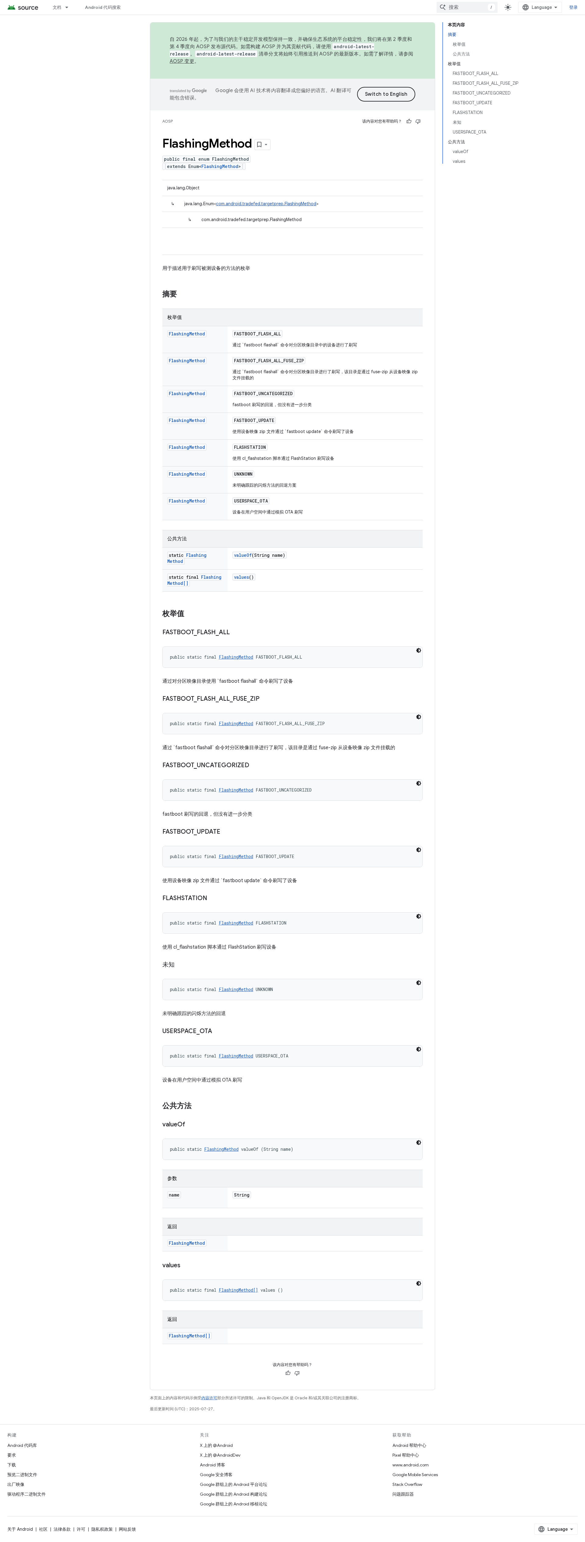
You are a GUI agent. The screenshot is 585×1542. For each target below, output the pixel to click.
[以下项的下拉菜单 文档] (69, 7)
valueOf (243, 555)
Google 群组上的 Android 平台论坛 (233, 1484)
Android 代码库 (22, 1445)
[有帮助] (408, 121)
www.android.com (410, 1465)
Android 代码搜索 (103, 7)
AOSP (167, 121)
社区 (43, 1529)
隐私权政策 (102, 1529)
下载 (11, 1465)
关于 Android (20, 1529)
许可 (81, 1529)
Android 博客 (212, 1465)
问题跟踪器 (403, 1494)
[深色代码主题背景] (418, 650)
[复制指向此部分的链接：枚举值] (190, 614)
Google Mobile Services (415, 1474)
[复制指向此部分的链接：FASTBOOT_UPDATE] (226, 832)
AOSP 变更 (182, 61)
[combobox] (467, 7)
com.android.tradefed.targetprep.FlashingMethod (266, 203)
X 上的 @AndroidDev (220, 1455)
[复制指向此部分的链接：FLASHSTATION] (213, 898)
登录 (573, 7)
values (241, 577)
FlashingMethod (219, 166)
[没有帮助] (418, 121)
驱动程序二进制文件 (26, 1494)
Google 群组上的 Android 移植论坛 (233, 1504)
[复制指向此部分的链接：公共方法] (198, 1106)
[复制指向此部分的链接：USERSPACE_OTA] (218, 1031)
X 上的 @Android (216, 1445)
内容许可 (209, 1398)
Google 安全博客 (216, 1474)
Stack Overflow (407, 1484)
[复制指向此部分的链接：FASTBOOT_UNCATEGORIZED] (255, 765)
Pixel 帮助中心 (405, 1455)
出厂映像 (15, 1484)
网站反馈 (127, 1529)
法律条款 (62, 1529)
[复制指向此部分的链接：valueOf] (191, 1125)
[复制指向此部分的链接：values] (186, 1265)
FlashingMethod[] (238, 1290)
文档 (57, 7)
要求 (11, 1455)
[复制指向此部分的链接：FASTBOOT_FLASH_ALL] (236, 632)
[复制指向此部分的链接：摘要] (183, 294)
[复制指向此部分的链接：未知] (181, 965)
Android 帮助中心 (409, 1445)
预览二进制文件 (22, 1474)
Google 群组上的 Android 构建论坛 (233, 1494)
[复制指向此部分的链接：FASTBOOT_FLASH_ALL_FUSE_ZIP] (266, 699)
